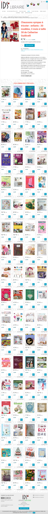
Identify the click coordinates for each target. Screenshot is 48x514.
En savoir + (30, 512)
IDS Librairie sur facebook (39, 497)
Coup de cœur (22, 11)
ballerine (41, 49)
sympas (28, 49)
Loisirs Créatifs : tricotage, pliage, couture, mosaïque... (18, 16)
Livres (28, 11)
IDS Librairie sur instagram (39, 495)
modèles (31, 49)
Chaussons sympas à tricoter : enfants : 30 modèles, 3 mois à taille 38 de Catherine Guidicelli (20, 17)
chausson (23, 50)
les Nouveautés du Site (12, 11)
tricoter (25, 49)
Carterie (18, 12)
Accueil (4, 11)
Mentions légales (4, 506)
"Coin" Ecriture (34, 11)
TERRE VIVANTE (43, 11)
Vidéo (22, 12)
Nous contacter (24, 508)
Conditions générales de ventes (7, 505)
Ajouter (30, 45)
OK (34, 512)
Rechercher (29, 12)
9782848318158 (36, 49)
